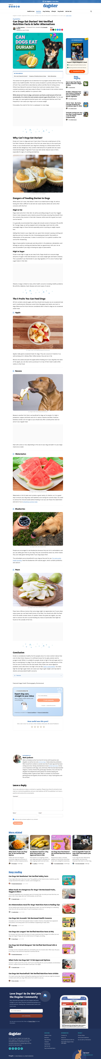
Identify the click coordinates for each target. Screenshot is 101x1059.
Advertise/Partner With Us (67, 1039)
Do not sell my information (84, 1039)
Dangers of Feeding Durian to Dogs (37, 76)
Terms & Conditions (32, 712)
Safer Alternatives (52, 76)
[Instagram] (12, 7)
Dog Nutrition (16, 19)
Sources (18, 675)
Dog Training (46, 11)
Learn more (68, 15)
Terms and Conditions (83, 1037)
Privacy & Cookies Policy (43, 712)
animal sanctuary (53, 766)
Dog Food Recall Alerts (49, 1048)
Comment (15, 796)
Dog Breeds (61, 11)
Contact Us (64, 1035)
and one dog (42, 762)
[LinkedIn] (60, 30)
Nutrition (38, 11)
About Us (63, 1037)
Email (40, 813)
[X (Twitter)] (14, 7)
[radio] (32, 727)
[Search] (91, 11)
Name (14, 813)
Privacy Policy (31, 1021)
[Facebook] (9, 7)
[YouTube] (16, 7)
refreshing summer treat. (30, 502)
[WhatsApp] (55, 30)
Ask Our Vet (68, 11)
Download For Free (78, 71)
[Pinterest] (19, 7)
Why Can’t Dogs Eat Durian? (21, 76)
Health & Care (30, 11)
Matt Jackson (21, 27)
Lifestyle (53, 11)
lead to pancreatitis (49, 666)
